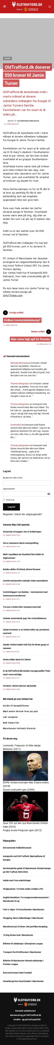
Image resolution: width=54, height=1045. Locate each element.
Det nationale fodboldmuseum (17, 848)
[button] (4, 6)
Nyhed (7, 58)
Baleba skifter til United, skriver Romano (21, 569)
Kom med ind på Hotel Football (17, 973)
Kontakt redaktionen (25, 1011)
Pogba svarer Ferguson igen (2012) (22, 830)
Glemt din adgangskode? (28, 514)
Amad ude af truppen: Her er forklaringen (22, 531)
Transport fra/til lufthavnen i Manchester (22, 952)
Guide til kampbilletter (16, 705)
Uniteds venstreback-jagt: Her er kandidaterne (24, 618)
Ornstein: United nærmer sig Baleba (19, 686)
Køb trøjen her (11, 723)
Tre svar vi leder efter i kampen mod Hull (22, 607)
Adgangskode (9, 489)
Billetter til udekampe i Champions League (23, 943)
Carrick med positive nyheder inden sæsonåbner (25, 580)
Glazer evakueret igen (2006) (19, 789)
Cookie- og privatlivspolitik (27, 1019)
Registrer (8, 514)
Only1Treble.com (13, 295)
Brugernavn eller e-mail (12, 478)
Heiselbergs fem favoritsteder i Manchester (23, 981)
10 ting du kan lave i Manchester (18, 935)
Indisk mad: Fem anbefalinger (17, 880)
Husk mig (10, 500)
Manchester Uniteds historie (19, 728)
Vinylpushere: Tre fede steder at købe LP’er (23, 889)
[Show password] (48, 494)
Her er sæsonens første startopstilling (20, 543)
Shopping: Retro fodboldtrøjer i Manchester (23, 918)
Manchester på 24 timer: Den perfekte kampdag (25, 926)
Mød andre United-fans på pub (20, 711)
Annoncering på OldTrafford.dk (25, 1015)
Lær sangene (10, 717)
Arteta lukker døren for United (17, 659)
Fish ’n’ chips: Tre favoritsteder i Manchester (23, 909)
